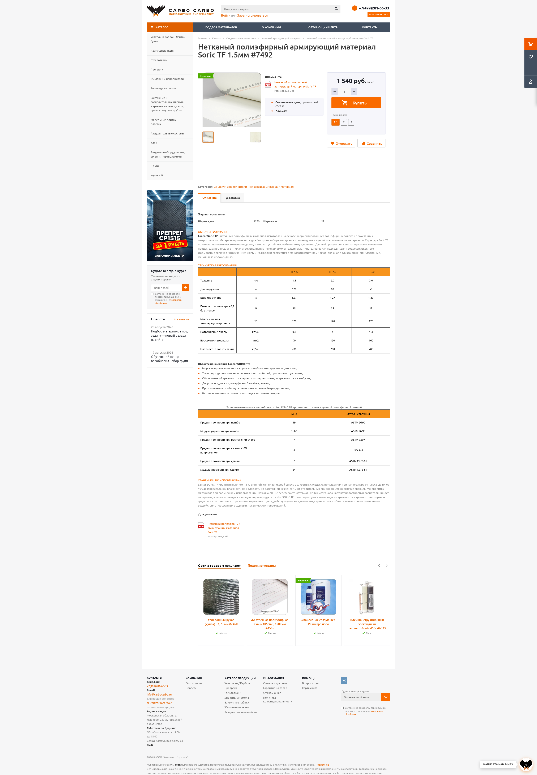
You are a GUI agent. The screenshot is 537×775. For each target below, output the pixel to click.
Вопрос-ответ (311, 683)
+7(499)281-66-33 (374, 8)
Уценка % (157, 175)
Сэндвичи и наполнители (167, 79)
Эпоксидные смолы (163, 88)
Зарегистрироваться (252, 15)
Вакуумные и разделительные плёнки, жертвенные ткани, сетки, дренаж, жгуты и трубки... (167, 104)
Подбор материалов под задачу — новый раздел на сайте (169, 335)
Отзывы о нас (272, 692)
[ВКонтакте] (344, 680)
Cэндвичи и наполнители (230, 186)
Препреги (157, 69)
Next (386, 565)
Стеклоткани (159, 60)
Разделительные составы (167, 133)
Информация (273, 678)
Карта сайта (309, 688)
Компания (194, 678)
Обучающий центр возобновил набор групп (169, 358)
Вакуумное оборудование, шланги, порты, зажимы (168, 154)
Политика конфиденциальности (277, 699)
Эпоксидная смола (236, 697)
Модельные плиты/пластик (163, 122)
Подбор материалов (221, 27)
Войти (225, 15)
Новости (191, 688)
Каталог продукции (240, 678)
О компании (272, 27)
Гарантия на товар (275, 688)
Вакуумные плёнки (236, 702)
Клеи (154, 143)
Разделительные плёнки (240, 712)
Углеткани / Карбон (237, 683)
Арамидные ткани (163, 50)
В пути (155, 166)
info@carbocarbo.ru (159, 694)
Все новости (181, 319)
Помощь (308, 678)
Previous (379, 565)
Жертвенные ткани (236, 707)
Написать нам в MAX (498, 764)
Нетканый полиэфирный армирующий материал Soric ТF (295, 84)
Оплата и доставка (275, 683)
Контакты (370, 27)
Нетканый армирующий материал (271, 186)
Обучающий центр (323, 27)
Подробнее (322, 764)
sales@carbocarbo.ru (160, 703)
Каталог (161, 27)
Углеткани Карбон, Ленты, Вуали (168, 39)
